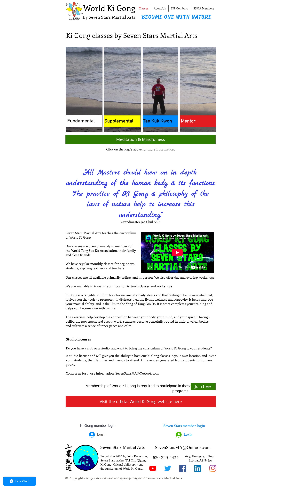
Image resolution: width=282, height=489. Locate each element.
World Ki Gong (109, 7)
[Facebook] (182, 468)
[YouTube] (152, 468)
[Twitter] (167, 468)
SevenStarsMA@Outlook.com (137, 373)
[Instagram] (212, 468)
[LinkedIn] (197, 468)
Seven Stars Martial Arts (122, 447)
